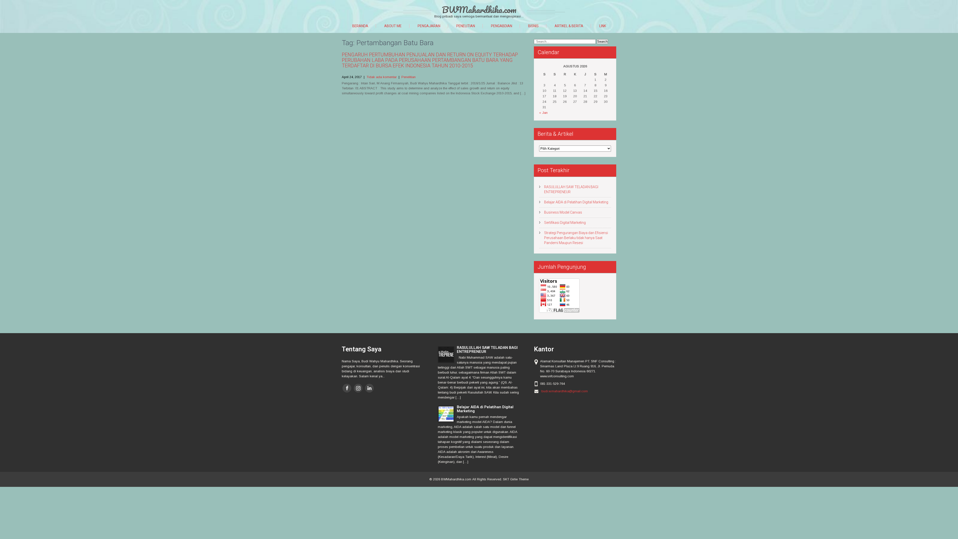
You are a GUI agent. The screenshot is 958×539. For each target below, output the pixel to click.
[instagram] (358, 388)
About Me (393, 26)
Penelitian (465, 26)
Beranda (360, 26)
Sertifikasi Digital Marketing (565, 223)
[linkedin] (369, 388)
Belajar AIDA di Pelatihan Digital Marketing (576, 202)
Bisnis (533, 26)
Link (602, 26)
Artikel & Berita (569, 26)
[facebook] (347, 388)
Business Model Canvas (563, 212)
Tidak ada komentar (381, 77)
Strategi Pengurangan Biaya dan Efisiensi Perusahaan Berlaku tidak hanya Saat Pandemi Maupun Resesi (576, 238)
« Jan (543, 113)
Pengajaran (429, 26)
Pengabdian (501, 26)
